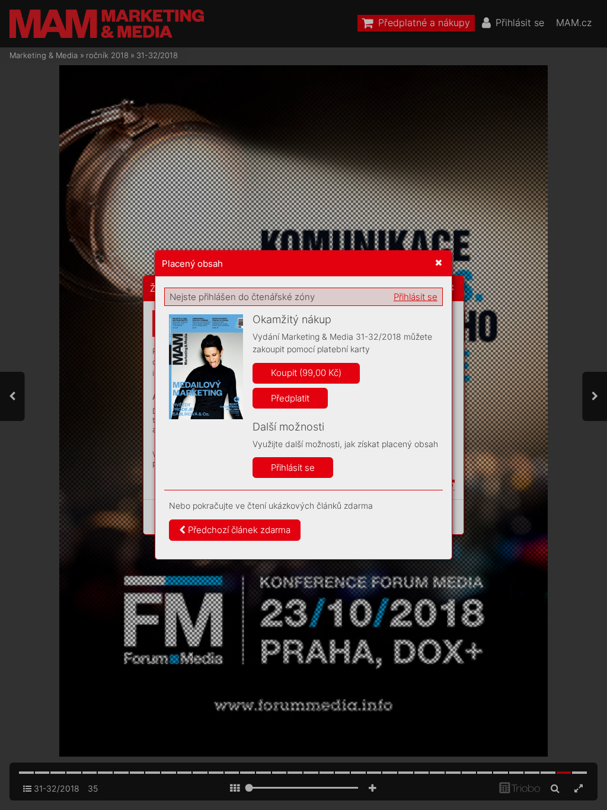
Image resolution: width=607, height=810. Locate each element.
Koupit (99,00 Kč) (306, 372)
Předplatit (290, 398)
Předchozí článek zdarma (238, 529)
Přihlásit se (415, 296)
